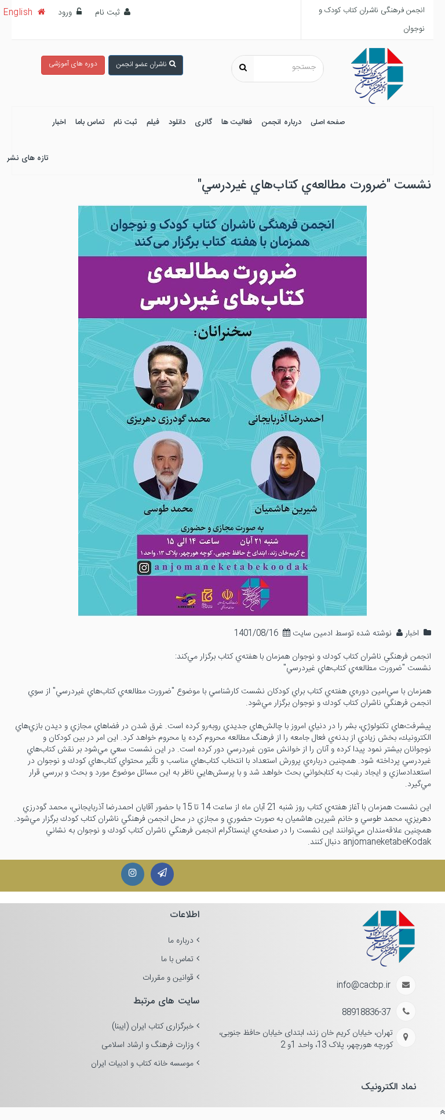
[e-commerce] (376, 76)
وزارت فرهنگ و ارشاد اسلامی (147, 1045)
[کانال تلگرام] (162, 874)
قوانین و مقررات (168, 978)
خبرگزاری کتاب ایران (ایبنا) (153, 1027)
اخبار (411, 634)
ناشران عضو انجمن (141, 64)
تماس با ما (177, 959)
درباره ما (181, 941)
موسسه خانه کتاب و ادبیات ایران (142, 1064)
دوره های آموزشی (73, 64)
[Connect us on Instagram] (132, 874)
